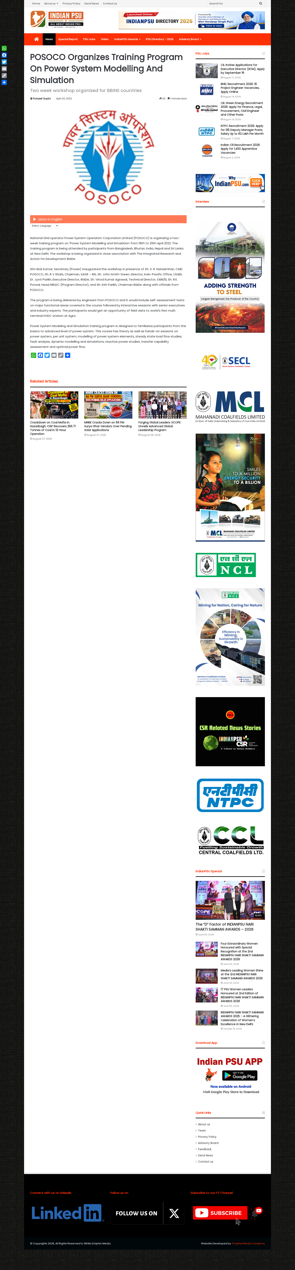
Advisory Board (189, 39)
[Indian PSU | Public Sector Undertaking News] (57, 19)
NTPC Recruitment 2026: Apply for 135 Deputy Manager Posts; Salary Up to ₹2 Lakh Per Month (242, 130)
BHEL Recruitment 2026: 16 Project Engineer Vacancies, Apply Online (240, 88)
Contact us (110, 3)
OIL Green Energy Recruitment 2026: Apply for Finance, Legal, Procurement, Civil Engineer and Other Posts (242, 109)
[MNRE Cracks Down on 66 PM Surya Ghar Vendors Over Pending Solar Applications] (108, 404)
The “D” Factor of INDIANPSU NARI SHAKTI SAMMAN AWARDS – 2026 (225, 927)
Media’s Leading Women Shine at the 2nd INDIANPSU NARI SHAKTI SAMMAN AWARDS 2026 (242, 974)
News (49, 39)
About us (50, 3)
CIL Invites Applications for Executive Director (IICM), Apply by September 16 (243, 69)
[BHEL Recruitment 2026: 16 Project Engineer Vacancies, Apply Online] (207, 89)
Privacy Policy (71, 3)
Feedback (205, 1149)
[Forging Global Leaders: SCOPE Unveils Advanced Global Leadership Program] (162, 404)
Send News (91, 3)
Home (36, 3)
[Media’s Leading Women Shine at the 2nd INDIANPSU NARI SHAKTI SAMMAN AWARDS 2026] (207, 976)
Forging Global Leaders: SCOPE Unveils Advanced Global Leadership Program (159, 426)
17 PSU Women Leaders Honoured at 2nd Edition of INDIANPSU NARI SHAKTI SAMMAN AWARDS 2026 (242, 995)
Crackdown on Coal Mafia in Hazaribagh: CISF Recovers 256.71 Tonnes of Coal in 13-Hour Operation (53, 428)
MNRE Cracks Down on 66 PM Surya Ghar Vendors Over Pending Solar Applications (108, 426)
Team (202, 1131)
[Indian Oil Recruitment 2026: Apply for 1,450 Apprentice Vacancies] (207, 150)
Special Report (68, 39)
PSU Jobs (89, 39)
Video (105, 39)
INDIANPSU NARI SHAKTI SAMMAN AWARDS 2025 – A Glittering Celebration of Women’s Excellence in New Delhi (242, 1018)
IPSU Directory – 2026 (159, 39)
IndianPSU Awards (126, 39)
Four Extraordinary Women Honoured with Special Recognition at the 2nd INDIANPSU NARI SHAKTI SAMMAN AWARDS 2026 (242, 951)
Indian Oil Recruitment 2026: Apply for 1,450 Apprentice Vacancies (240, 149)
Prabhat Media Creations (248, 1243)
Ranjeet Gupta (42, 98)
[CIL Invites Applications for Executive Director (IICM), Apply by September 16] (207, 70)
